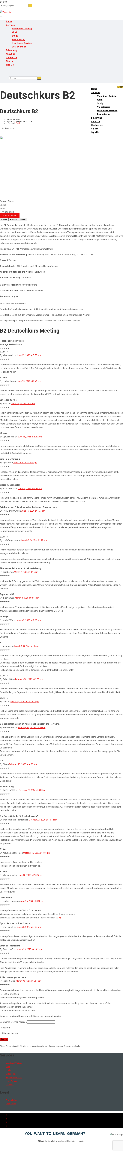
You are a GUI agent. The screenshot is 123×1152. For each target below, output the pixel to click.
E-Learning (11, 50)
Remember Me (10, 1033)
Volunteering (18, 39)
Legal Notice (11, 1104)
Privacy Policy (11, 1100)
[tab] (4, 219)
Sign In (9, 61)
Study (15, 36)
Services (10, 25)
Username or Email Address (13, 1022)
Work (14, 32)
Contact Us (11, 57)
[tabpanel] (61, 283)
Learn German (19, 47)
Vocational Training (22, 28)
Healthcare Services (22, 43)
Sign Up (10, 65)
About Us (10, 54)
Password (5, 1027)
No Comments (7, 128)
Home (9, 21)
